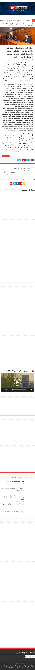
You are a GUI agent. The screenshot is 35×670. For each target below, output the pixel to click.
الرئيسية (33, 23)
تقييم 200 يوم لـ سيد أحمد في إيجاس (15, 481)
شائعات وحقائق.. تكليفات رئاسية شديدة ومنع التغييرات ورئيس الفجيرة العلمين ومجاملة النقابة (13, 497)
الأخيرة (31, 477)
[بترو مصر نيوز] (17, 8)
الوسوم (14, 477)
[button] (17, 382)
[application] (17, 382)
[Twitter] (14, 183)
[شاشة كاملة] (3, 390)
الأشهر (26, 477)
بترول (28, 23)
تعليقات (20, 477)
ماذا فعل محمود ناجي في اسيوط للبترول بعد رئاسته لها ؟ (22, 168)
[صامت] (6, 390)
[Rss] (24, 183)
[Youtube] (11, 183)
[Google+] (20, 183)
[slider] (19, 389)
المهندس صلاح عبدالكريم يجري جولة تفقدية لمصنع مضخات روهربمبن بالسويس (12, 173)
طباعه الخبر (5, 156)
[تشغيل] (31, 390)
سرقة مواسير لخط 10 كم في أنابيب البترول (13, 504)
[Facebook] (17, 183)
